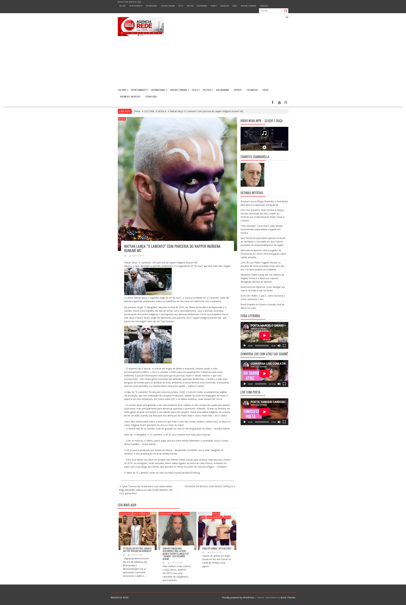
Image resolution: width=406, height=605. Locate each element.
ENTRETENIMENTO (135, 6)
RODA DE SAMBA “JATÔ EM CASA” (217, 548)
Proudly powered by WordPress (238, 597)
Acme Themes (288, 597)
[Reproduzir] (244, 345)
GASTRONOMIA (202, 6)
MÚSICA (122, 119)
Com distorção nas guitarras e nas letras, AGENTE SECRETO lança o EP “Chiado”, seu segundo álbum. (176, 554)
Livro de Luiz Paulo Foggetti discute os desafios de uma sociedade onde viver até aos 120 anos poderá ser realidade (262, 266)
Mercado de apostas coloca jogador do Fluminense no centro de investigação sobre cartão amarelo (263, 254)
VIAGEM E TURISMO (168, 6)
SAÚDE (235, 6)
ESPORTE (214, 6)
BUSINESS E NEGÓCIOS (248, 6)
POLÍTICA (190, 6)
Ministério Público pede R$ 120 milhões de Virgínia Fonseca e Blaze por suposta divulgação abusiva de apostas (262, 278)
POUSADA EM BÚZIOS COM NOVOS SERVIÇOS (208, 486)
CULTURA (122, 6)
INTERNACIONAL (151, 6)
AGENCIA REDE (137, 255)
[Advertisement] (203, 62)
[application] (264, 335)
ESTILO (180, 6)
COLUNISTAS (224, 6)
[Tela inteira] (284, 345)
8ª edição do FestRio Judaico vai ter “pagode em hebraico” (137, 550)
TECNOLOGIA (264, 6)
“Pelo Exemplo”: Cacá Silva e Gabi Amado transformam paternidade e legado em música (262, 229)
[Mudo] (279, 345)
